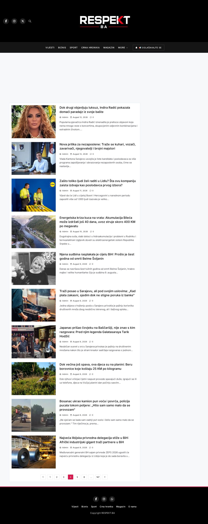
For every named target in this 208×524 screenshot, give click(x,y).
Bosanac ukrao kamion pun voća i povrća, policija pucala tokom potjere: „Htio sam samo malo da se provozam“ (95, 405)
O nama (132, 506)
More (121, 47)
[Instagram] (14, 21)
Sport (74, 47)
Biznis (62, 47)
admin (65, 117)
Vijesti (50, 47)
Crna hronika (90, 47)
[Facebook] (6, 21)
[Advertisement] (104, 77)
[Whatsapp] (112, 499)
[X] (23, 21)
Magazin (109, 47)
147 (97, 477)
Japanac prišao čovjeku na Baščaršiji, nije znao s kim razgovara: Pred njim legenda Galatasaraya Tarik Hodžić (97, 332)
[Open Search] (30, 21)
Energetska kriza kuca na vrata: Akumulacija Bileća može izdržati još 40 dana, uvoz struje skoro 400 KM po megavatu (97, 222)
